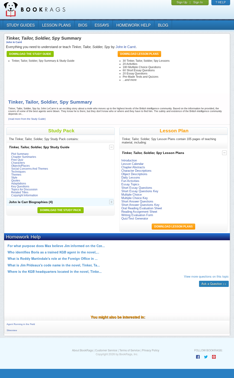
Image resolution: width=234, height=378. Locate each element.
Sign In (198, 2)
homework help (133, 25)
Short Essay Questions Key (139, 191)
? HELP (220, 2)
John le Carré (14, 42)
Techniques (18, 171)
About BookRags (82, 350)
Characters (18, 162)
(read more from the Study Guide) (27, 118)
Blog (163, 25)
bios (82, 25)
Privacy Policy (150, 350)
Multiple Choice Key (134, 198)
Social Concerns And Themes (29, 168)
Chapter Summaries (23, 156)
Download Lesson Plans (139, 54)
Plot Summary (20, 153)
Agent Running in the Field (21, 324)
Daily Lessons (130, 177)
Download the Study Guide (30, 54)
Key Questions (20, 186)
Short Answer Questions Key (140, 205)
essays (102, 25)
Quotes (15, 180)
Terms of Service (129, 350)
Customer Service (106, 350)
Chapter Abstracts (133, 167)
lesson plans (56, 25)
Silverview (12, 330)
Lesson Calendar (132, 164)
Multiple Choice (131, 194)
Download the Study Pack (60, 210)
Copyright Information (24, 195)
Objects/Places (20, 165)
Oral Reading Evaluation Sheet (141, 208)
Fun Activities (130, 181)
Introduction (129, 160)
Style (14, 177)
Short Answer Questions (137, 201)
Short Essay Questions (136, 187)
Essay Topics (130, 184)
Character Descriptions (136, 170)
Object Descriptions (134, 174)
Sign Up (182, 2)
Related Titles (19, 192)
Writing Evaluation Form (137, 215)
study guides (21, 25)
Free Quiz (17, 159)
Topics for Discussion (24, 189)
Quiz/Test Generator (134, 218)
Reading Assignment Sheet (139, 211)
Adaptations (18, 183)
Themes (16, 174)
